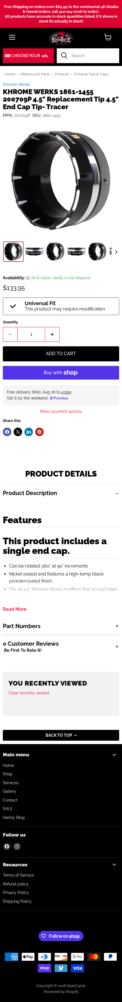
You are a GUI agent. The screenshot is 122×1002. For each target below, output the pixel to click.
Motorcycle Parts (35, 74)
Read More (15, 609)
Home (10, 74)
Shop (7, 774)
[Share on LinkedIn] (28, 432)
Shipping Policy (17, 901)
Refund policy (16, 884)
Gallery (9, 791)
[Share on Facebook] (7, 432)
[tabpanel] (61, 551)
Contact (10, 800)
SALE (8, 808)
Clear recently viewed (29, 693)
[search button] (64, 55)
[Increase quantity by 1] (52, 334)
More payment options (61, 411)
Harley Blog (14, 817)
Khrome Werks (16, 84)
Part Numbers (22, 626)
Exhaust (62, 74)
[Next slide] (116, 251)
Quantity (10, 322)
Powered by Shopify (61, 991)
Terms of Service (18, 875)
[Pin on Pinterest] (39, 432)
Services (10, 783)
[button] (28, 55)
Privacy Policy (16, 892)
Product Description (30, 493)
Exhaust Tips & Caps (91, 74)
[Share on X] (18, 432)
